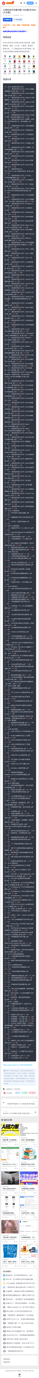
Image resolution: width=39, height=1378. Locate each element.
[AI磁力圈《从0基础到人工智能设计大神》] (10, 1129)
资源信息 (6, 1359)
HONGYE (19, 1371)
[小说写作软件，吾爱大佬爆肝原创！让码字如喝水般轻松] (29, 1202)
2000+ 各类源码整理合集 (28, 1141)
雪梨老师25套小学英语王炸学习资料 (28, 1165)
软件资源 (24, 1138)
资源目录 (6, 1362)
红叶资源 (17, 1089)
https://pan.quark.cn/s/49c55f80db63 (17, 1065)
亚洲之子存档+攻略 (14, 1327)
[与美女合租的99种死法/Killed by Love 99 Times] (10, 1178)
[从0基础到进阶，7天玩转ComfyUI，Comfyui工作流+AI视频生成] (29, 1226)
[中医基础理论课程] (10, 1202)
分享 (18, 1093)
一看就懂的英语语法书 (15, 1351)
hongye (9, 1093)
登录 (31, 3)
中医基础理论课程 (8, 1213)
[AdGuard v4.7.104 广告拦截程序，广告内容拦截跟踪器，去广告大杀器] (10, 1153)
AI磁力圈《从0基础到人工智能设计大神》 (10, 1141)
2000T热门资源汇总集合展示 (17, 1339)
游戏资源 (5, 1186)
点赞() (33, 1093)
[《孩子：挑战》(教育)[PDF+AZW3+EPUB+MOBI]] (10, 1251)
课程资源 (5, 1138)
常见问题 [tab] (19, 19)
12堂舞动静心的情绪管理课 (28, 1189)
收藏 (25, 1093)
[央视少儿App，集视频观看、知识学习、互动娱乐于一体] (29, 1251)
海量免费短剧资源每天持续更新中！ (15, 31)
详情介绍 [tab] (8, 19)
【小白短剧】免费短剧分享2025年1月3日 (21, 1283)
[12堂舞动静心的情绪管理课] (29, 1178)
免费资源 (9, 1089)
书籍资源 (16, 15)
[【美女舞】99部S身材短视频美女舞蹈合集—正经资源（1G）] (10, 1226)
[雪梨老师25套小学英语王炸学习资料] (29, 1153)
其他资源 (5, 1235)
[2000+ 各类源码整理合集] (29, 1129)
